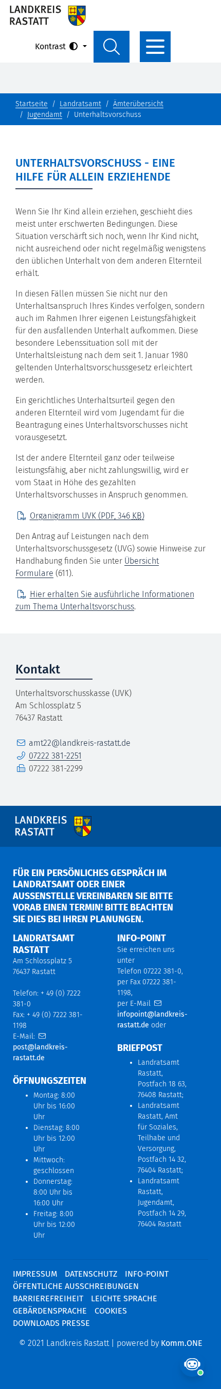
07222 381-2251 (55, 756)
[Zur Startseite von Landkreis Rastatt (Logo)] (47, 15)
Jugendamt (44, 114)
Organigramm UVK (87, 516)
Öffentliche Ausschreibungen (76, 1286)
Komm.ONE (181, 1343)
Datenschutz (91, 1274)
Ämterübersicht (138, 104)
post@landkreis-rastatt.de (40, 1052)
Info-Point (147, 1274)
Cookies (111, 1311)
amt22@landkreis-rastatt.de (80, 743)
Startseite (31, 104)
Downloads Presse (51, 1323)
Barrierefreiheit (48, 1298)
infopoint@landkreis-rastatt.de (152, 1019)
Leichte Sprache (124, 1298)
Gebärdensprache (50, 1311)
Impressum (35, 1274)
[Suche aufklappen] (112, 47)
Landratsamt (80, 104)
